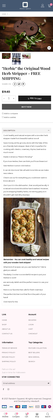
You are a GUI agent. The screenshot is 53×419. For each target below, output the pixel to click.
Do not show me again (28, 42)
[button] (45, 33)
